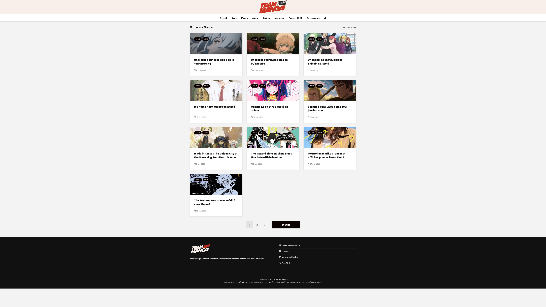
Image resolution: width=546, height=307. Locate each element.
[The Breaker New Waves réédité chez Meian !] (216, 184)
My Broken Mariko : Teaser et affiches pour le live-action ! (327, 155)
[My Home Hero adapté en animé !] (216, 90)
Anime (255, 18)
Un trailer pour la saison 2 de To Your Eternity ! (214, 62)
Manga (244, 18)
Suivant (286, 225)
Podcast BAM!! (295, 18)
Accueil (223, 18)
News (234, 18)
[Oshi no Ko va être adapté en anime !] (273, 90)
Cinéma (266, 18)
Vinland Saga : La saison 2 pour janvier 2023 (328, 108)
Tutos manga (313, 18)
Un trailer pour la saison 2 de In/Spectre (269, 62)
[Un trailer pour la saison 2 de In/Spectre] (273, 43)
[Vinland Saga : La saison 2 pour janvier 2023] (330, 90)
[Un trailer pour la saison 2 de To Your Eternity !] (216, 43)
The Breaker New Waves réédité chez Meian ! (214, 202)
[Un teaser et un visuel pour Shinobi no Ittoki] (330, 43)
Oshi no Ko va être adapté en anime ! (269, 108)
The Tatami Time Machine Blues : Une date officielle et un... (272, 155)
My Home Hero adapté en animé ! (215, 106)
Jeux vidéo (279, 18)
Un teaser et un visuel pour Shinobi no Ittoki (325, 62)
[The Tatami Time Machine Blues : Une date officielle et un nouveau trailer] (273, 137)
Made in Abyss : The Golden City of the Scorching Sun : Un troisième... (216, 155)
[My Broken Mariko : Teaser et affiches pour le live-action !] (330, 137)
